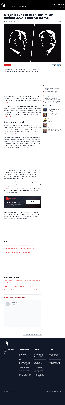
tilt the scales (9, 102)
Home (5, 11)
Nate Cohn (7, 188)
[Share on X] (55, 65)
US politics (10, 11)
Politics (51, 349)
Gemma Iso (7, 21)
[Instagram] (56, 4)
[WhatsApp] (61, 4)
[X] (58, 4)
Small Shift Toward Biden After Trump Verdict (17, 252)
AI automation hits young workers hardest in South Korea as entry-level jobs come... (54, 362)
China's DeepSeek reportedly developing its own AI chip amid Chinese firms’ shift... (40, 369)
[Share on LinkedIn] (58, 65)
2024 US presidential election (16, 297)
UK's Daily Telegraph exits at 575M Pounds (52, 89)
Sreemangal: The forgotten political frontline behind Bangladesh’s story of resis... (24, 357)
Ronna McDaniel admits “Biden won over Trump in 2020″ (20, 286)
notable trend (8, 116)
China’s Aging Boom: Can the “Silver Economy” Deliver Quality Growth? (52, 99)
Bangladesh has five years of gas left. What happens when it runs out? (25, 363)
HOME (39, 4)
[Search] (50, 4)
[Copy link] (60, 65)
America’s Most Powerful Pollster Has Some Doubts (19, 248)
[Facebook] (54, 4)
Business (36, 349)
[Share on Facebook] (53, 65)
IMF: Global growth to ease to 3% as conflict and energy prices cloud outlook (40, 362)
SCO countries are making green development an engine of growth (52, 102)
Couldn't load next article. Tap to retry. (32, 334)
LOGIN (42, 4)
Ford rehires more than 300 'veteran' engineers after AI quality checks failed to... (39, 376)
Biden (16, 133)
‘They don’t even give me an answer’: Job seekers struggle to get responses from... (54, 356)
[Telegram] (63, 4)
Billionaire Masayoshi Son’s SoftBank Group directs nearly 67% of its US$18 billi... (39, 356)
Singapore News (24, 349)
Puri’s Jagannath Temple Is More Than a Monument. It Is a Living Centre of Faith (25, 374)
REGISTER (47, 4)
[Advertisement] (22, 85)
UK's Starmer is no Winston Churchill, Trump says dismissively (52, 92)
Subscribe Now (32, 202)
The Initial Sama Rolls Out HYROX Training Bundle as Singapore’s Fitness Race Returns (52, 95)
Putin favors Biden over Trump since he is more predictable (21, 290)
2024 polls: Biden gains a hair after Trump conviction (19, 245)
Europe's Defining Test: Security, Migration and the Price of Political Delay (25, 369)
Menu (60, 7)
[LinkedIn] (59, 4)
